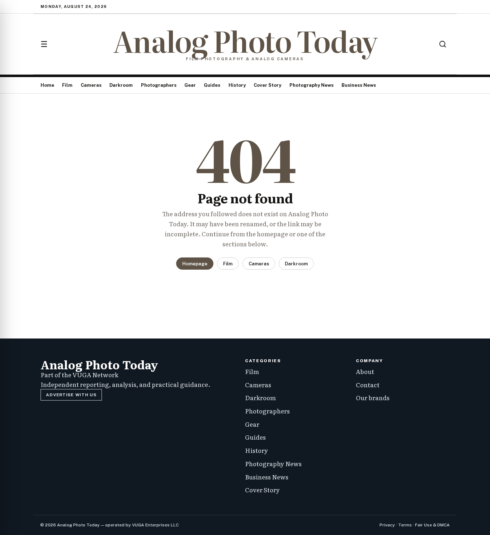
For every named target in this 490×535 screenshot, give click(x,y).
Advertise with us (71, 394)
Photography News (311, 85)
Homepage (194, 263)
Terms (405, 524)
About (365, 371)
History (237, 85)
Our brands (373, 397)
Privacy (387, 524)
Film (67, 85)
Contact (368, 384)
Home (47, 85)
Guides (212, 85)
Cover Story (267, 85)
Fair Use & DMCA (432, 524)
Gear (190, 85)
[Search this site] (442, 44)
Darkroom (121, 85)
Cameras (91, 85)
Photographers (158, 85)
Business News (358, 85)
